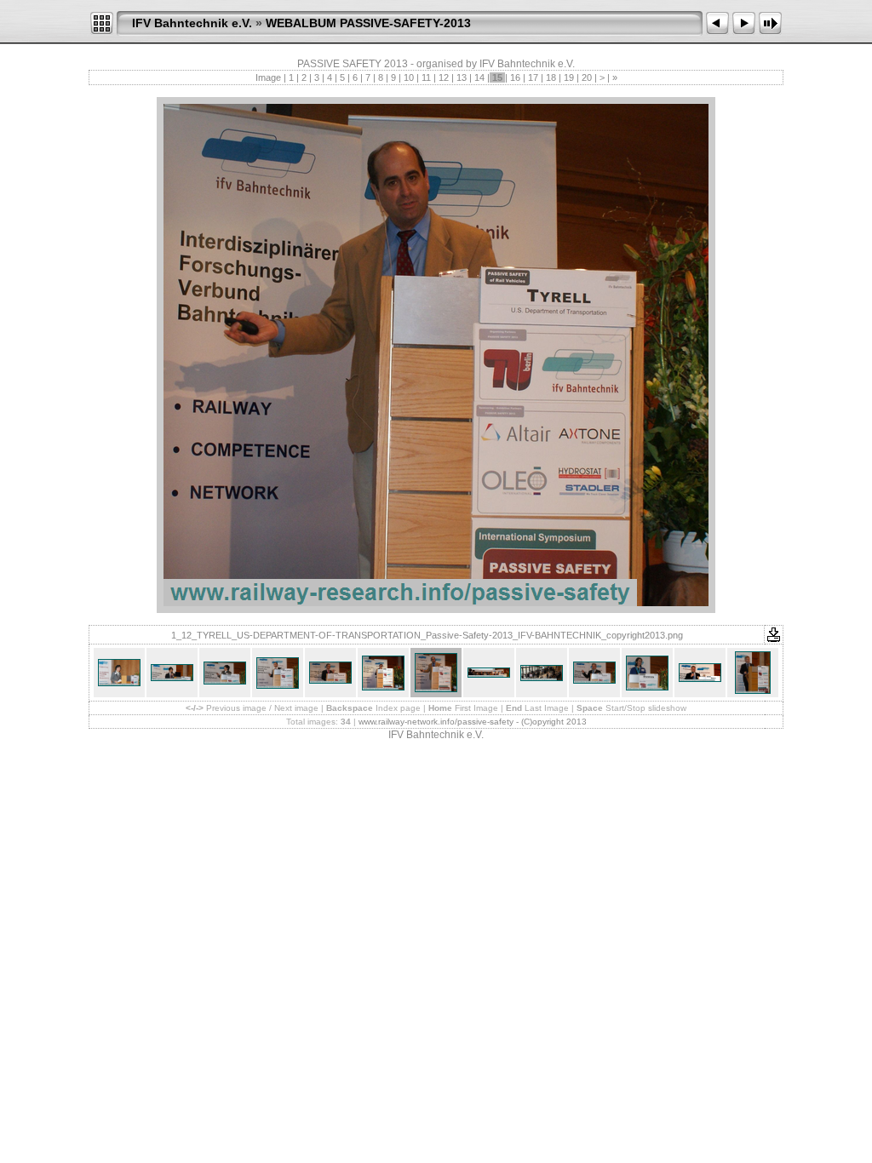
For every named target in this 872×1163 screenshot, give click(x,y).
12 (443, 77)
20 (586, 77)
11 (426, 77)
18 (551, 77)
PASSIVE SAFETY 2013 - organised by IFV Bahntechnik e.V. (436, 64)
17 (533, 77)
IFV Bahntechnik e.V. (192, 23)
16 (515, 77)
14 (479, 77)
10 (408, 77)
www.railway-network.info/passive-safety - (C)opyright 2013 (473, 721)
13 (461, 77)
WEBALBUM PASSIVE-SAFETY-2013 (368, 23)
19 (569, 77)
